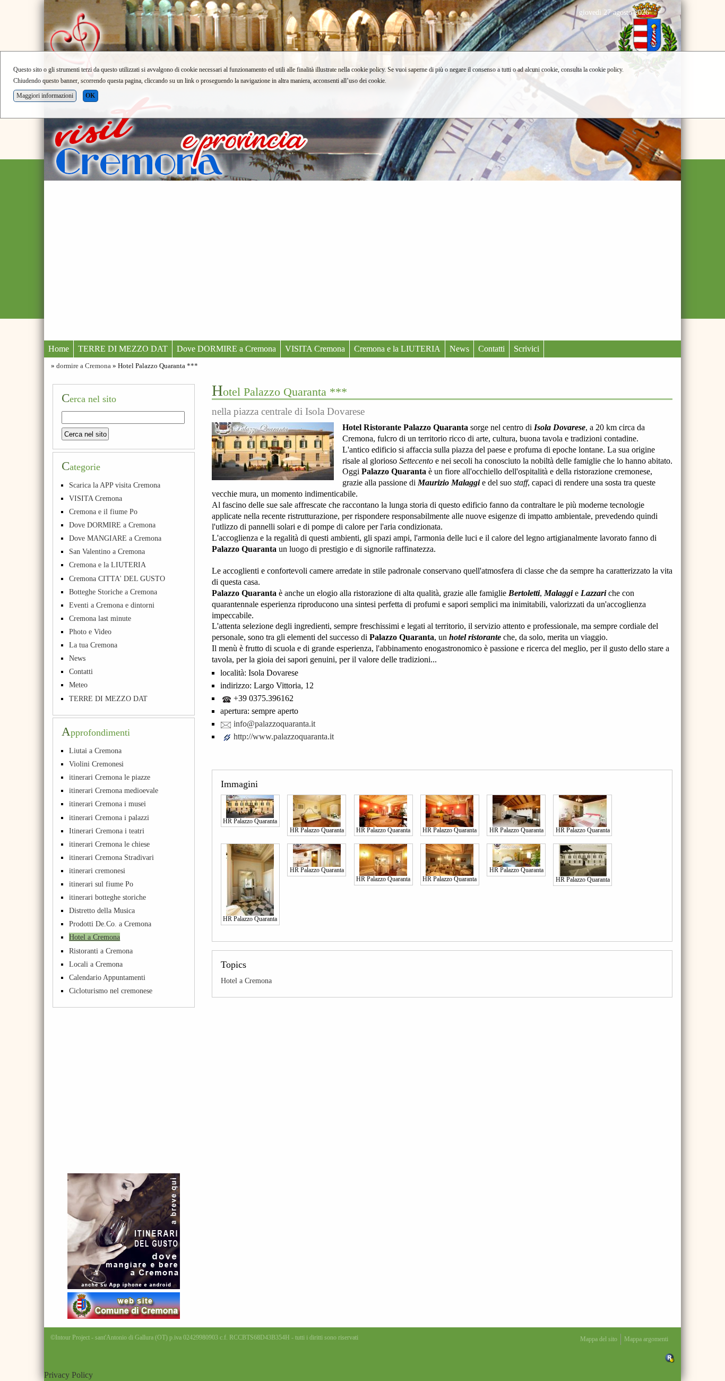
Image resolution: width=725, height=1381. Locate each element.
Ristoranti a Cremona (101, 951)
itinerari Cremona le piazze (109, 777)
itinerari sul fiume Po (101, 884)
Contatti (491, 348)
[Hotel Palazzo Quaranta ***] (273, 451)
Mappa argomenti (646, 1339)
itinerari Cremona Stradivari (111, 857)
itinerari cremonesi (97, 870)
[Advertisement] (362, 260)
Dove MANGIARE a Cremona (115, 538)
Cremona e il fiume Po (103, 511)
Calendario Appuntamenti (107, 977)
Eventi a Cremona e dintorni (111, 605)
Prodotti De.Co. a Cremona (110, 923)
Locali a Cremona (96, 964)
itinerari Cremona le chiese (109, 844)
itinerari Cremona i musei (107, 803)
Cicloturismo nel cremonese (110, 990)
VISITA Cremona (315, 348)
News (459, 348)
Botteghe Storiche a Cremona (113, 591)
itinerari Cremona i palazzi (109, 817)
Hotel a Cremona (246, 980)
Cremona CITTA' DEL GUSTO (117, 578)
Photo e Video (90, 631)
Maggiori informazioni (44, 95)
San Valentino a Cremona (107, 551)
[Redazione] (670, 1357)
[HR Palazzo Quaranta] (250, 806)
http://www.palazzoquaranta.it (284, 736)
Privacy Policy (68, 1374)
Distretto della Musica (102, 910)
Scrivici (526, 348)
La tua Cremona (93, 645)
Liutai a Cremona (95, 750)
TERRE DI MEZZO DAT (123, 348)
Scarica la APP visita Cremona (114, 485)
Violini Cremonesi (96, 764)
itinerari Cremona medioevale (113, 790)
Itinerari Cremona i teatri (106, 830)
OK (90, 95)
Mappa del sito (598, 1339)
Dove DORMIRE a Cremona (226, 348)
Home (58, 348)
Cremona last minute (100, 618)
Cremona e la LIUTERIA (397, 348)
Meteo (78, 684)
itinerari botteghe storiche (107, 897)
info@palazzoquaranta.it (274, 723)
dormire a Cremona (83, 366)
